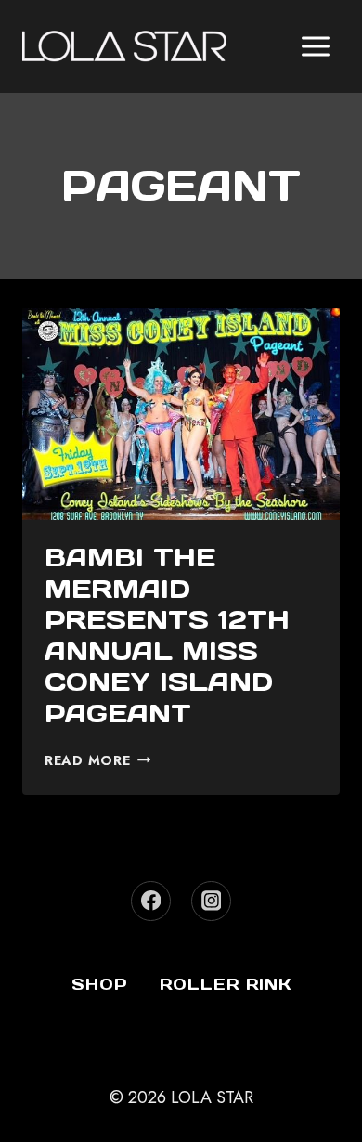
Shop (99, 984)
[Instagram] (211, 901)
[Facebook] (151, 901)
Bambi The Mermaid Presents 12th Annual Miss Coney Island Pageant (167, 635)
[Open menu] (315, 46)
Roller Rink (225, 984)
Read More (97, 760)
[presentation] (181, 414)
